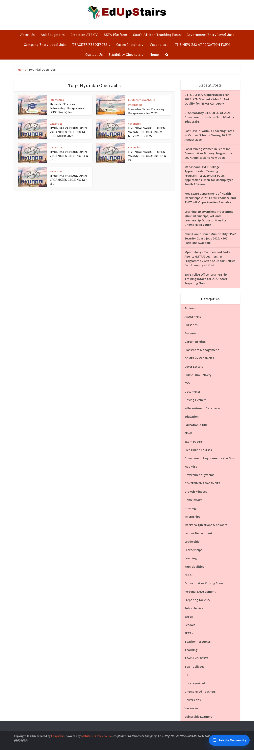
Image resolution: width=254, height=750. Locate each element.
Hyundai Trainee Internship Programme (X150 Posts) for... (67, 108)
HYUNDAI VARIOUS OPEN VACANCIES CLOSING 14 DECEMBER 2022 (68, 132)
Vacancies (157, 44)
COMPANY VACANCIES (142, 100)
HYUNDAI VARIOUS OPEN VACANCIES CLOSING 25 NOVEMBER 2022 (146, 132)
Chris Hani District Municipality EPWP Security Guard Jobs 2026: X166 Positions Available (210, 238)
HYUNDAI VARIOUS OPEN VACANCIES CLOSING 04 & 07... (69, 156)
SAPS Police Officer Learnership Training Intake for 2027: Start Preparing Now (206, 279)
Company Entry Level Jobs (45, 44)
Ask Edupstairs (52, 35)
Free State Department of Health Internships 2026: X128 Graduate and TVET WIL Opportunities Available (210, 198)
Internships (57, 100)
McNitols (86, 736)
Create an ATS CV (84, 35)
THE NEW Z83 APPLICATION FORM (202, 44)
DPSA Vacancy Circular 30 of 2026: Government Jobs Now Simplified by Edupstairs (209, 117)
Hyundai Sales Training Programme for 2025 (146, 111)
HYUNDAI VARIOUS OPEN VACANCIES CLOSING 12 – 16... (69, 180)
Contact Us (94, 54)
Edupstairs (57, 736)
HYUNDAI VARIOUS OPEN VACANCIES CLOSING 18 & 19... (147, 156)
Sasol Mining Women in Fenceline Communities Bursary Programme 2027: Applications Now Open (208, 153)
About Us (27, 35)
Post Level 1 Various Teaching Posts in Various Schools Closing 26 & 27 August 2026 (209, 135)
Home (154, 54)
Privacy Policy (102, 736)
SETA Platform (115, 35)
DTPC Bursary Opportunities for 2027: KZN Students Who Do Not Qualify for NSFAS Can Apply (207, 99)
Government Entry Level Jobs (210, 35)
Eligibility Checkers (124, 54)
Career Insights (128, 44)
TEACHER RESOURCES (89, 44)
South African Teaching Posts (157, 35)
